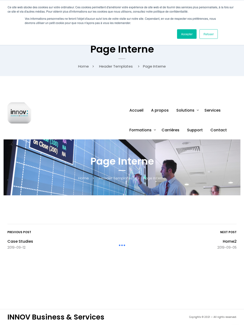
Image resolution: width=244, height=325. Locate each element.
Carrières (170, 130)
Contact (218, 130)
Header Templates (116, 66)
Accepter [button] (187, 34)
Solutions (185, 110)
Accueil (136, 110)
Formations (140, 130)
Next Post (228, 232)
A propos (160, 110)
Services (212, 110)
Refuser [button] (208, 34)
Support (195, 130)
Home (83, 66)
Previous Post (19, 232)
